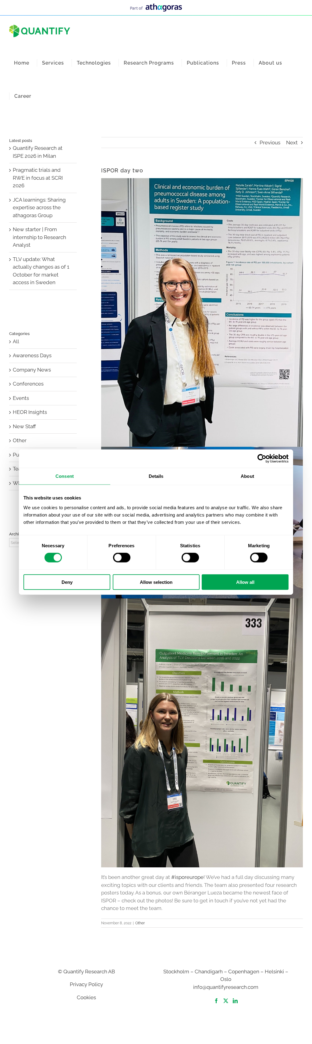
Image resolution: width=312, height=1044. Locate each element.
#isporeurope (187, 877)
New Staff (24, 426)
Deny (67, 581)
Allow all (245, 581)
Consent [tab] (64, 476)
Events (21, 398)
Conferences (28, 384)
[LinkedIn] (235, 1000)
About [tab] (247, 476)
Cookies (86, 997)
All (16, 341)
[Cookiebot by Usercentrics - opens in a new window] (262, 458)
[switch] (121, 558)
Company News (32, 370)
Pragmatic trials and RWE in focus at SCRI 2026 (38, 178)
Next (292, 142)
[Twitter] (225, 1000)
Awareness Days (32, 355)
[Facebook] (216, 1000)
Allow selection (156, 581)
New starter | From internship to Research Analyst (39, 237)
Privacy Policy (86, 984)
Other (140, 923)
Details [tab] (156, 476)
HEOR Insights (30, 412)
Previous (270, 142)
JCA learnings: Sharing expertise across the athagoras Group (39, 207)
